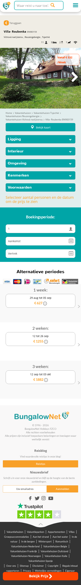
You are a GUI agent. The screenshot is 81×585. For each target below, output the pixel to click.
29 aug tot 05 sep (40, 300)
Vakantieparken (35, 531)
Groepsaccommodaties (16, 536)
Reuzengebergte (32, 37)
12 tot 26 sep (40, 338)
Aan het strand (41, 536)
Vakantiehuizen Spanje (40, 560)
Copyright (53, 565)
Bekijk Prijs (39, 576)
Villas (72, 531)
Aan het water (60, 536)
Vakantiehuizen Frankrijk (23, 551)
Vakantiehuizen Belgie (55, 546)
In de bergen (28, 541)
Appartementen (56, 531)
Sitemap (24, 565)
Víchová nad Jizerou (13, 37)
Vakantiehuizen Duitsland (54, 551)
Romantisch (61, 541)
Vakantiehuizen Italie (56, 555)
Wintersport (45, 541)
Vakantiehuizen (15, 531)
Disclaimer (38, 565)
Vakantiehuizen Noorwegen (26, 555)
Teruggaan (15, 23)
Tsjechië (46, 37)
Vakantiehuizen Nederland (25, 546)
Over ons (11, 565)
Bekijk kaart (43, 127)
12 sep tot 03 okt (40, 377)
